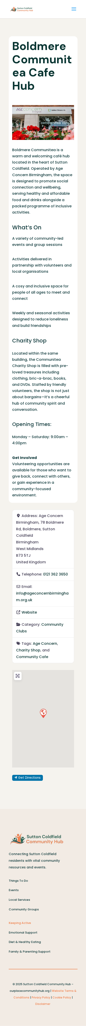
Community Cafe (32, 656)
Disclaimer (43, 1004)
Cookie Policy (62, 997)
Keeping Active (20, 923)
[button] (17, 122)
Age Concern (45, 643)
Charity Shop (28, 650)
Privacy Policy (41, 997)
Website (29, 612)
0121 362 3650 (55, 574)
